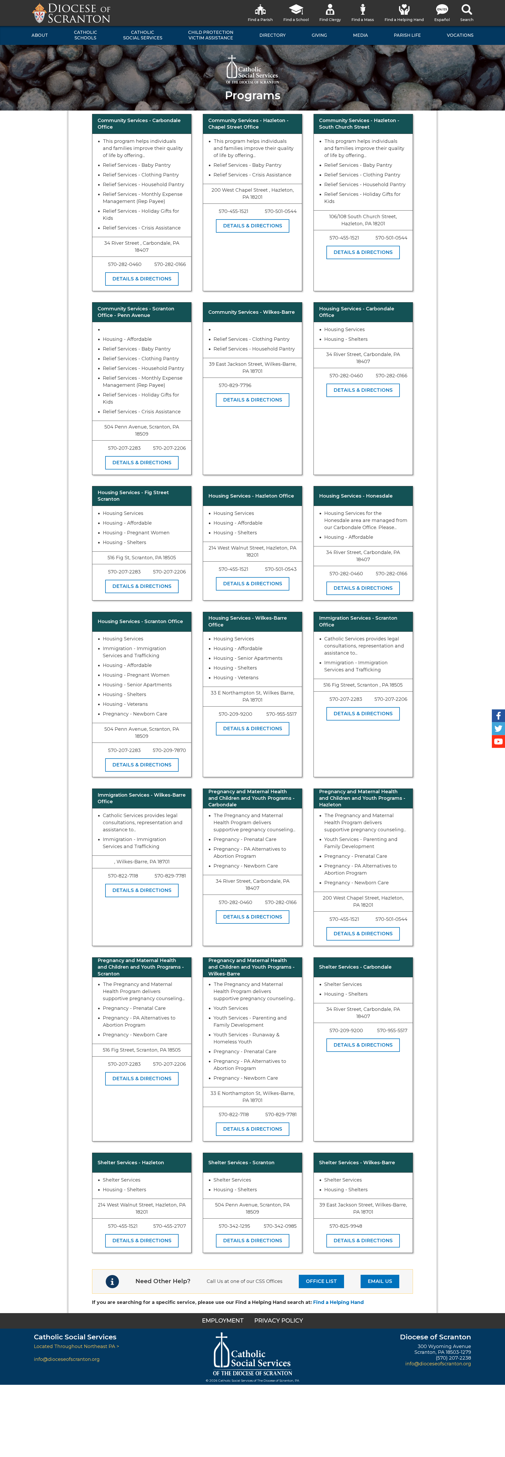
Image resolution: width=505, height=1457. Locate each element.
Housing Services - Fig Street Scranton (133, 496)
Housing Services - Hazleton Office (251, 496)
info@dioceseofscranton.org (67, 1359)
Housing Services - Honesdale (356, 496)
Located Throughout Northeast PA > (76, 1346)
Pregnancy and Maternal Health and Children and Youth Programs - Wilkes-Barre (251, 967)
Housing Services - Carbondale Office (356, 312)
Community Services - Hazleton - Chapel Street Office (248, 124)
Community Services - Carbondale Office (139, 124)
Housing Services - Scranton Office (140, 621)
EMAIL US (380, 1281)
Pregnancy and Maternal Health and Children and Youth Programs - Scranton (141, 967)
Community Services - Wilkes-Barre (251, 312)
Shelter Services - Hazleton (131, 1163)
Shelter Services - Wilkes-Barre (357, 1163)
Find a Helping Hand (338, 1302)
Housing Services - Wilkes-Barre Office (247, 621)
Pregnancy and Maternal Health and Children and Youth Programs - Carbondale (251, 798)
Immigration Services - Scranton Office (358, 621)
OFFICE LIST (321, 1281)
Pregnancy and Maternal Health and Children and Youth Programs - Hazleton (362, 798)
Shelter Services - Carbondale (355, 967)
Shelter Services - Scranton (241, 1163)
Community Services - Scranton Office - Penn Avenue (136, 312)
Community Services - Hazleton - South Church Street (359, 124)
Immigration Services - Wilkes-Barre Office (142, 798)
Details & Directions (141, 279)
